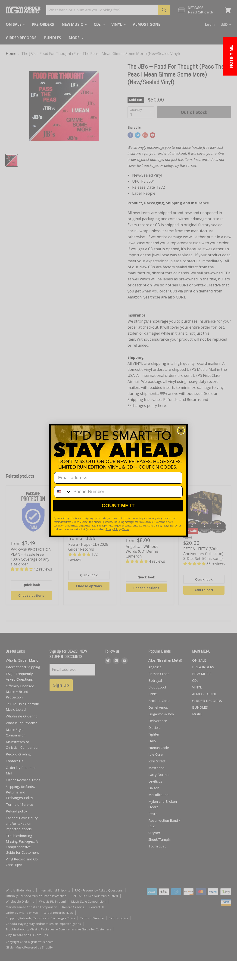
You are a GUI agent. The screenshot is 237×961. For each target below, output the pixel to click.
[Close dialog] (181, 430)
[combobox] (62, 491)
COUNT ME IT (118, 505)
